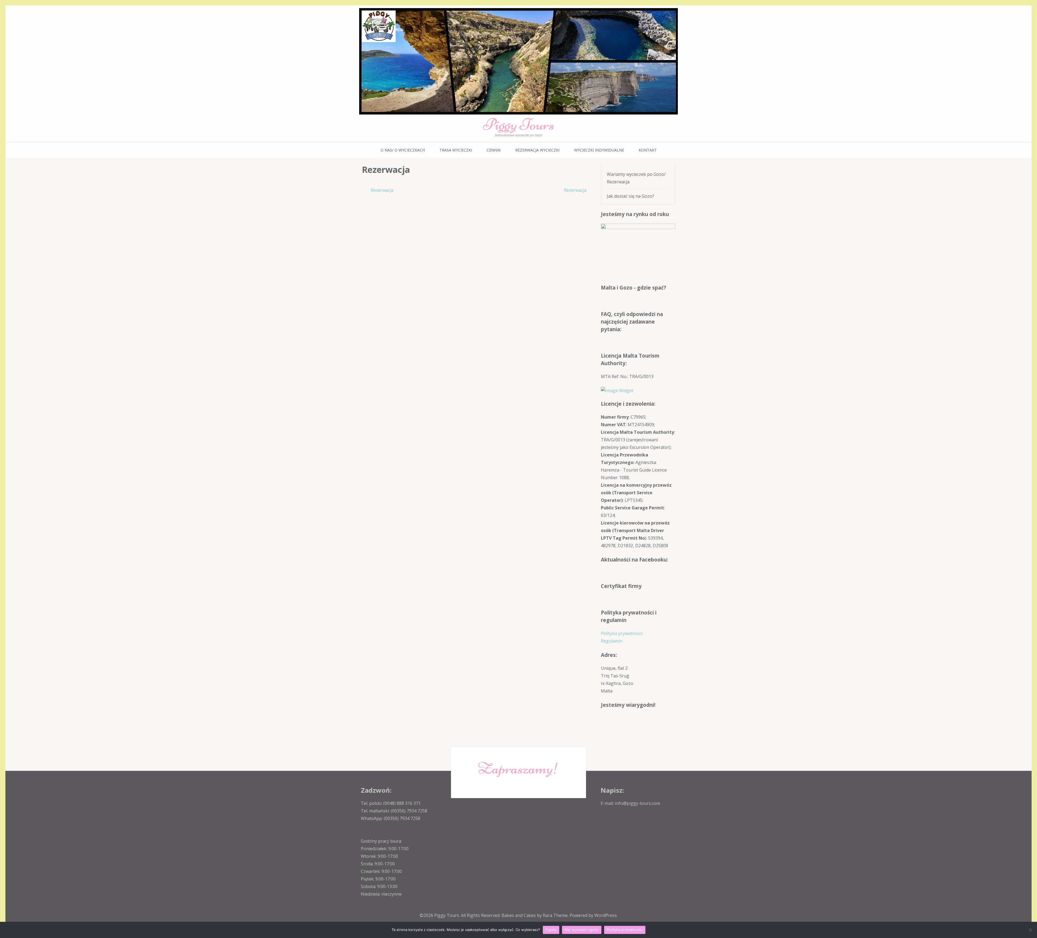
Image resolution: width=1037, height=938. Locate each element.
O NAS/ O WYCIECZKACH (403, 150)
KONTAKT (648, 150)
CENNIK (494, 150)
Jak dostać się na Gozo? (630, 196)
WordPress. (606, 915)
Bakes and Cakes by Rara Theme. (535, 915)
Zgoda (551, 929)
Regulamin (611, 641)
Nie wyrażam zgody (582, 929)
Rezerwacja (382, 190)
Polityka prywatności (622, 633)
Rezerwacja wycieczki (537, 150)
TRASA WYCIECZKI (455, 150)
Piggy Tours (518, 124)
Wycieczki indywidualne (599, 150)
